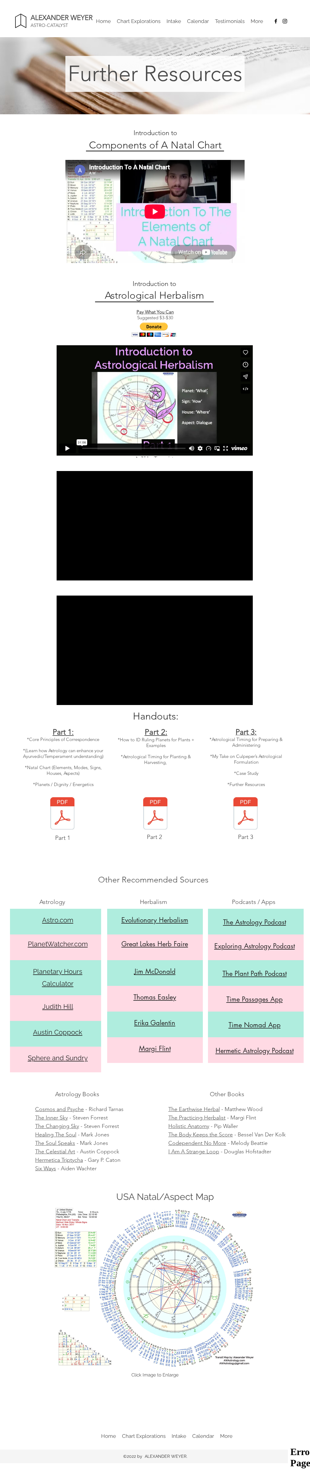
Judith (51, 1006)
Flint (165, 1048)
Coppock (68, 1032)
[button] (154, 330)
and (58, 1058)
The (228, 922)
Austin (42, 1032)
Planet (37, 944)
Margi (148, 1048)
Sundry (77, 1058)
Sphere (39, 1058)
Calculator (58, 983)
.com (65, 920)
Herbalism (173, 920)
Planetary (48, 971)
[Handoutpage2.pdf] (155, 814)
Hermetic (228, 1050)
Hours (73, 971)
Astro (50, 920)
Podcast (275, 922)
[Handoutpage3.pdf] (245, 814)
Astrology (248, 922)
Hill (68, 1006)
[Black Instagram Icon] (285, 21)
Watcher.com (67, 944)
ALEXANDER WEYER (62, 18)
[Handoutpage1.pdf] (62, 814)
